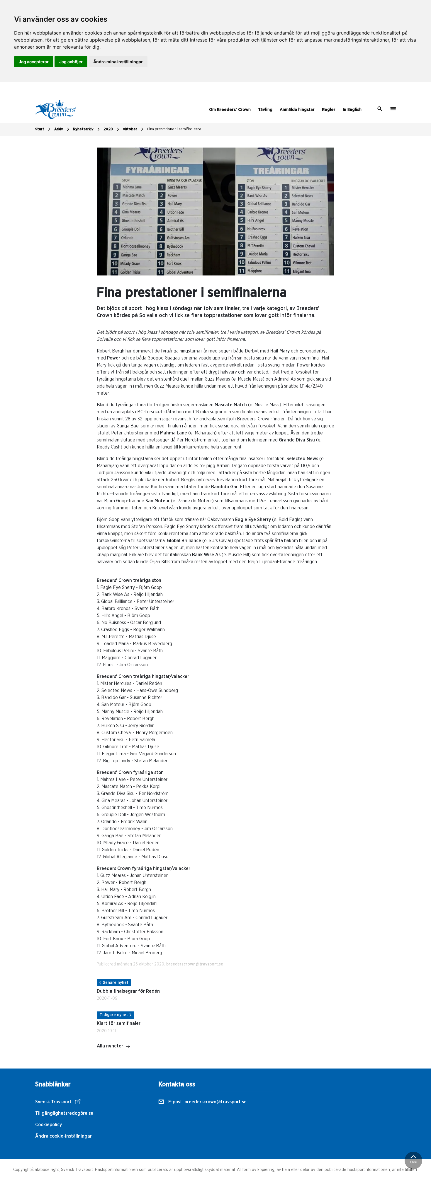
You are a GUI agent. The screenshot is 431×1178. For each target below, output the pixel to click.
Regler (328, 109)
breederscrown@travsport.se (194, 964)
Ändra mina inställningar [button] (118, 61)
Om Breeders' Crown (230, 109)
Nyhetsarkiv (83, 129)
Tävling (265, 109)
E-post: (207, 1102)
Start (39, 129)
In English (352, 109)
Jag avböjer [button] (71, 61)
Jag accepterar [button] (34, 61)
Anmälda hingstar (297, 109)
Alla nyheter (110, 1046)
